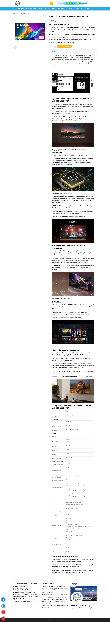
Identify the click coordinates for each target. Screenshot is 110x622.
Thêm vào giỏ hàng (64, 46)
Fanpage (73, 584)
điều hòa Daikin (49, 588)
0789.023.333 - (71, 3)
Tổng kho (55, 556)
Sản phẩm (23, 13)
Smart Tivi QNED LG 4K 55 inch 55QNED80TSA (64, 55)
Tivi (82, 8)
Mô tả (53, 51)
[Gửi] (51, 3)
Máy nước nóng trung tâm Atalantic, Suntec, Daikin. (54, 594)
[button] (15, 47)
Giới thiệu (20, 8)
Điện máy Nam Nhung (47, 586)
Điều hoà (28, 8)
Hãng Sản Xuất (37, 8)
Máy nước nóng (60, 8)
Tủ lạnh (77, 8)
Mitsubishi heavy (63, 588)
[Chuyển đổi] (50, 51)
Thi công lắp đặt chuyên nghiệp (61, 565)
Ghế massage (88, 8)
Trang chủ (15, 13)
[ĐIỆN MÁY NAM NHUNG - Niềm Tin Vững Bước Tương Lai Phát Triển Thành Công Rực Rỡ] (19, 3)
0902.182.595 (82, 3)
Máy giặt (70, 8)
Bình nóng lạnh (49, 8)
